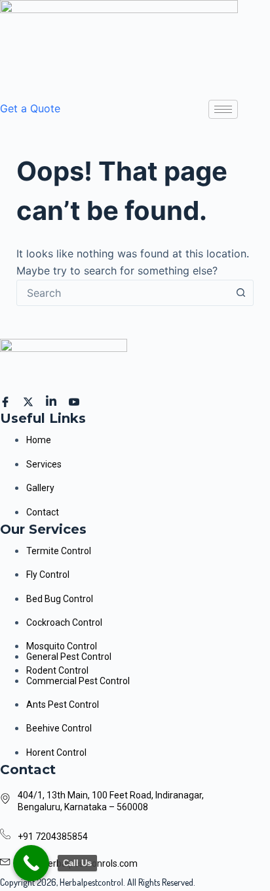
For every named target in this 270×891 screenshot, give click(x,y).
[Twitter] (30, 400)
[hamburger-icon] (223, 109)
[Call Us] (31, 863)
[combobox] (123, 293)
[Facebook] (7, 400)
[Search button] (240, 292)
